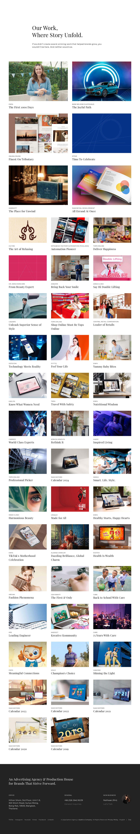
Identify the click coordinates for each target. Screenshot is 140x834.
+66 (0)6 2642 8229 (73, 800)
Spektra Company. (85, 820)
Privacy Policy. (113, 820)
